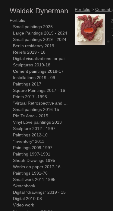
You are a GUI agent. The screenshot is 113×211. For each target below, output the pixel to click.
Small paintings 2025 (33, 26)
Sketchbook (24, 185)
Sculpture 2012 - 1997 (34, 128)
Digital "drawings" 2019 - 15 (39, 192)
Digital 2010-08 (27, 198)
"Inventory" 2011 (28, 141)
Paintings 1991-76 (30, 173)
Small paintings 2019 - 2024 (39, 39)
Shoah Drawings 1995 (34, 160)
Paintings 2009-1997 (32, 147)
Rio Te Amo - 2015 (30, 115)
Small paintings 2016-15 (36, 109)
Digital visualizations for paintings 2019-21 (41, 58)
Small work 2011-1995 (34, 179)
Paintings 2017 (27, 84)
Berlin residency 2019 (33, 45)
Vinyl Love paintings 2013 (37, 122)
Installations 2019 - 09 (34, 77)
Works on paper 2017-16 (37, 166)
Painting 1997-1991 (31, 154)
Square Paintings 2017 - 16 (39, 90)
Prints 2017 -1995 (30, 96)
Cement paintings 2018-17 (38, 71)
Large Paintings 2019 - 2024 (40, 33)
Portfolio (17, 20)
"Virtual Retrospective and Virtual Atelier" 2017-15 (41, 103)
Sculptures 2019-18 (31, 64)
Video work (23, 205)
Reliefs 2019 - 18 (29, 52)
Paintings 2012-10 (30, 134)
